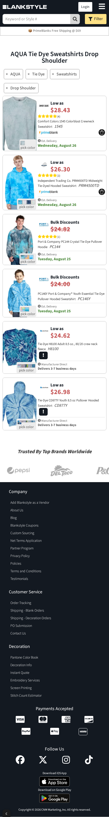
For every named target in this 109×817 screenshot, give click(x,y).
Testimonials (19, 578)
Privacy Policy (20, 556)
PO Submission (21, 625)
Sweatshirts (67, 74)
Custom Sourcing (22, 533)
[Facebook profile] (20, 763)
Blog (13, 517)
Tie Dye (38, 74)
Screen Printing (21, 688)
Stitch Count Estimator (26, 695)
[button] (54, 7)
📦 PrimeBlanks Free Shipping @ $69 (54, 30)
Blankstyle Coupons (24, 525)
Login (85, 6)
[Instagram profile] (66, 763)
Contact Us (18, 633)
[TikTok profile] (88, 763)
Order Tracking (20, 603)
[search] (75, 19)
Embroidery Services (25, 680)
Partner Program (21, 548)
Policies (15, 563)
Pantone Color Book (24, 657)
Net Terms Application (26, 540)
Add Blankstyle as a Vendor (29, 502)
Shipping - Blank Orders (27, 610)
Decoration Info (21, 665)
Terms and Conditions (25, 571)
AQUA (15, 74)
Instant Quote (19, 672)
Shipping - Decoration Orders (30, 618)
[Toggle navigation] (102, 7)
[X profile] (43, 763)
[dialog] (6, 813)
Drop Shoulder (23, 88)
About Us (16, 510)
